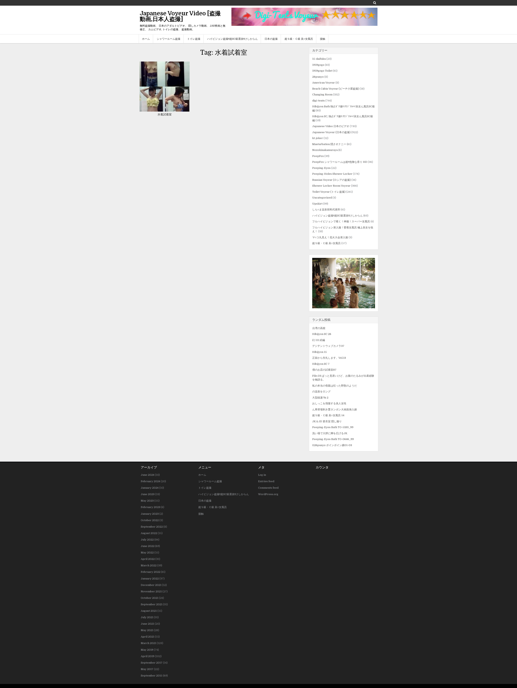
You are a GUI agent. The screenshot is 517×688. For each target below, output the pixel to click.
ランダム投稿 (321, 320)
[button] (343, 283)
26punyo (318, 76)
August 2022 (149, 533)
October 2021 (149, 597)
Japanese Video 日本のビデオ (330, 126)
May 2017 (147, 669)
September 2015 (151, 675)
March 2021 (148, 643)
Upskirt (317, 203)
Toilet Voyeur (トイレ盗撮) (329, 191)
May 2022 (147, 552)
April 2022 (148, 558)
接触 (322, 38)
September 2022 (152, 526)
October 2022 (150, 520)
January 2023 (150, 513)
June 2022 (147, 546)
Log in (262, 474)
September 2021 (151, 604)
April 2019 (147, 656)
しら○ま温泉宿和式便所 (326, 209)
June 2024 (147, 474)
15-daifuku (319, 58)
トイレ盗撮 (193, 38)
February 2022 (150, 571)
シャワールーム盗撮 (168, 38)
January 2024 (150, 487)
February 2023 (150, 507)
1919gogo (318, 64)
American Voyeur (323, 82)
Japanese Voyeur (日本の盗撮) (331, 132)
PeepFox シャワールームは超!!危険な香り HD (339, 161)
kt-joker (317, 138)
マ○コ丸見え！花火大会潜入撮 (330, 237)
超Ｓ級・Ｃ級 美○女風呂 (299, 38)
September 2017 (151, 662)
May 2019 (147, 649)
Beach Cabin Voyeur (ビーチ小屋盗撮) (335, 88)
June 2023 (147, 494)
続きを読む (166, 95)
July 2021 (147, 617)
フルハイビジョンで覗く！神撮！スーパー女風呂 (341, 221)
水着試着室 (165, 114)
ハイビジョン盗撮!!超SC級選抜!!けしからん (232, 38)
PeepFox (318, 156)
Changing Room (322, 94)
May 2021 (147, 630)
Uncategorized (322, 197)
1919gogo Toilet (322, 70)
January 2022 (150, 578)
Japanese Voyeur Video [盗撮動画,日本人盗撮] (180, 16)
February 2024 (150, 481)
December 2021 (151, 585)
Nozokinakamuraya (325, 150)
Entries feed (266, 481)
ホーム (146, 38)
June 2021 (147, 623)
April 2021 (147, 636)
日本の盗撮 (271, 38)
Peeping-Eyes (321, 167)
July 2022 (147, 539)
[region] (343, 283)
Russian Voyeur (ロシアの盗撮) (331, 179)
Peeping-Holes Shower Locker (332, 173)
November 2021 (151, 591)
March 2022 (149, 565)
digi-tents (318, 100)
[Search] (374, 2)
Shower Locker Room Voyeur (331, 185)
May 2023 (147, 500)
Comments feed (268, 487)
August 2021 (149, 610)
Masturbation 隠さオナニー (329, 144)
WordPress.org (268, 494)
